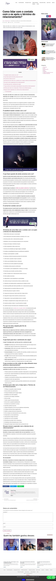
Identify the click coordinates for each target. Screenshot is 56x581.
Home (16, 2)
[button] (6, 486)
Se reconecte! (8, 91)
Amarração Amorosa (28, 2)
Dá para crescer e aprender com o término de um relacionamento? (16, 89)
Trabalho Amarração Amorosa (48, 72)
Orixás (44, 68)
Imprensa (53, 2)
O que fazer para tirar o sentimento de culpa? (12, 84)
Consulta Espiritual (21, 2)
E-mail (4, 526)
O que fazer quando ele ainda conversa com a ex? (13, 76)
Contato (51, 569)
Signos (44, 70)
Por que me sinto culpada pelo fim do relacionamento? (14, 82)
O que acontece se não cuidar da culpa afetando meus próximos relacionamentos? (19, 86)
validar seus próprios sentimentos (22, 188)
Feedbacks (47, 569)
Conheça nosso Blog (42, 2)
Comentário (5, 512)
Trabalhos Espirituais (35, 2)
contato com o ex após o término (19, 308)
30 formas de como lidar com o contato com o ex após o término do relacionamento (20, 80)
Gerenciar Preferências (30, 579)
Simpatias (44, 71)
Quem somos (49, 2)
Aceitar (23, 579)
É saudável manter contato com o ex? (11, 75)
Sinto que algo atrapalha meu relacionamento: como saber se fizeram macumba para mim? (50, 52)
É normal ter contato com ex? (9, 78)
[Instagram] (50, 16)
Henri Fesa (12, 491)
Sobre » (12, 495)
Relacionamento (7, 20)
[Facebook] (47, 16)
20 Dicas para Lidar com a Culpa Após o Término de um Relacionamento (17, 87)
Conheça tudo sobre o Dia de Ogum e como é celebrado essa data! (11, 562)
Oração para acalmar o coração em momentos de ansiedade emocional (50, 58)
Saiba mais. (37, 576)
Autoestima (45, 67)
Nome (4, 523)
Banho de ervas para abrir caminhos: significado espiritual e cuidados (50, 44)
